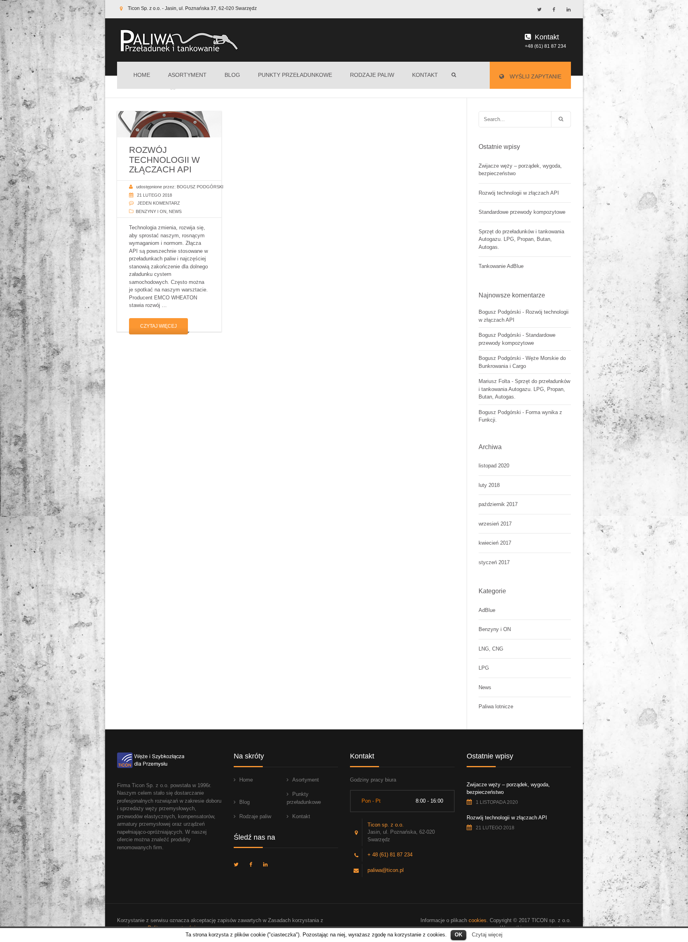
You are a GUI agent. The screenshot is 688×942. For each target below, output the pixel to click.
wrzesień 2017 (495, 524)
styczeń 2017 (494, 562)
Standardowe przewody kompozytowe (522, 212)
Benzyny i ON (151, 211)
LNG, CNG (491, 649)
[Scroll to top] (646, 900)
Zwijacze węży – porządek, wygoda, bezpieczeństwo (520, 170)
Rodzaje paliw (372, 75)
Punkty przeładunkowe (295, 75)
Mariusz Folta (494, 381)
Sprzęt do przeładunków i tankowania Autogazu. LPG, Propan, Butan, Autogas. (521, 239)
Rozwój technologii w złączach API (519, 193)
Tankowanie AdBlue (501, 266)
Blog (232, 75)
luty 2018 (489, 485)
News (175, 211)
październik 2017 (498, 504)
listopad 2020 (494, 466)
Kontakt (425, 75)
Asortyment (187, 75)
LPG (484, 668)
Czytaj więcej (158, 326)
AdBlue (487, 610)
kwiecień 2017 (495, 543)
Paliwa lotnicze (496, 706)
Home (141, 75)
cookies (478, 920)
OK (458, 935)
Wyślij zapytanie (534, 76)
